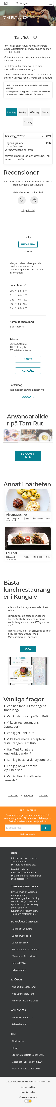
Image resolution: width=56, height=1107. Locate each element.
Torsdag (11, 112)
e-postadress (17, 326)
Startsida (13, 795)
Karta (28, 359)
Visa (28, 649)
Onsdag (28, 122)
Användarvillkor (28, 1087)
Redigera (28, 244)
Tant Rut (43, 795)
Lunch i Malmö (20, 942)
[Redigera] (43, 135)
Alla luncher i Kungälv (19, 607)
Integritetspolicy (29, 834)
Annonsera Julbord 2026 (25, 1000)
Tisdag (45, 112)
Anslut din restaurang (24, 986)
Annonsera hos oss (22, 1017)
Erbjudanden (19, 970)
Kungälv (28, 370)
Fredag (23, 112)
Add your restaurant (23, 993)
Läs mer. (9, 88)
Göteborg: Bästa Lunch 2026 (27, 1061)
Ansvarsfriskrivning (28, 1097)
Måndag (34, 112)
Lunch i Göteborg (21, 935)
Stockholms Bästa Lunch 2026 (28, 1054)
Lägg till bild (28, 210)
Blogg (15, 1048)
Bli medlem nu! (36, 389)
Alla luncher (18, 1041)
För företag (28, 251)
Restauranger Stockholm (25, 949)
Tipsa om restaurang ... (23, 913)
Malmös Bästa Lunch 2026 (26, 1068)
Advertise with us (21, 1024)
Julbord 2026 (19, 963)
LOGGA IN (28, 396)
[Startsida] (5, 3)
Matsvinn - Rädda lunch (24, 956)
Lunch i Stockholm (22, 928)
